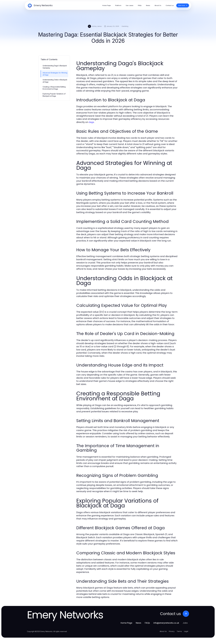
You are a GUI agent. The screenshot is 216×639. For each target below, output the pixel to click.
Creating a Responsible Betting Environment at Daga (54, 88)
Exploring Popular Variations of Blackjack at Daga (54, 95)
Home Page (126, 622)
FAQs (147, 622)
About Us (163, 631)
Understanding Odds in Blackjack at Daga (55, 81)
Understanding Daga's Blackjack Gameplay (55, 67)
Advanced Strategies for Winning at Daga (55, 74)
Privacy (171, 631)
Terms (179, 631)
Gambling (125, 26)
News (138, 622)
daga (91, 122)
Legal (186, 631)
